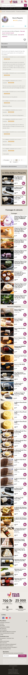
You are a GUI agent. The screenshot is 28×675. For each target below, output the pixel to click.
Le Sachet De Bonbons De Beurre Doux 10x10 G (20, 519)
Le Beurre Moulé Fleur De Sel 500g (20, 441)
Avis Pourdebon (3, 630)
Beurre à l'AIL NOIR (19, 364)
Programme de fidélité (5, 627)
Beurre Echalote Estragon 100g (18, 319)
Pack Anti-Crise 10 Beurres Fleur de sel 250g (19, 550)
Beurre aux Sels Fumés (20, 356)
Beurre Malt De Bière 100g (20, 329)
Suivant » (15, 162)
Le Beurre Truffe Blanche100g (18, 188)
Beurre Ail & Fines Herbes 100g (19, 310)
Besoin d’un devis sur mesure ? (6, 645)
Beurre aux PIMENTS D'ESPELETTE (20, 347)
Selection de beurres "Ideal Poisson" (20, 569)
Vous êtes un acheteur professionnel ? (8, 644)
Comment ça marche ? (5, 622)
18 (10, 162)
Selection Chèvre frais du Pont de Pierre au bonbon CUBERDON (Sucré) (20, 218)
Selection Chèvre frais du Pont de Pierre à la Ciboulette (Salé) (20, 262)
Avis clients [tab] (4, 47)
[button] (23, 183)
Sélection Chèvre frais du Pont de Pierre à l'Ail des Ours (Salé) (20, 297)
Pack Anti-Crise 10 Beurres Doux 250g (19, 540)
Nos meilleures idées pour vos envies (8, 631)
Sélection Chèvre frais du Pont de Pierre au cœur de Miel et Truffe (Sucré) (20, 285)
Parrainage (2, 625)
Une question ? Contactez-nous (7, 638)
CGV (13, 667)
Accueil (3, 11)
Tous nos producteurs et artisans (7, 633)
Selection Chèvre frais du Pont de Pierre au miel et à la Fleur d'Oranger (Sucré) (20, 229)
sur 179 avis (20, 20)
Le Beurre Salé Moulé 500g (20, 479)
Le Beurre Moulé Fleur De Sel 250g (20, 450)
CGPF (13, 668)
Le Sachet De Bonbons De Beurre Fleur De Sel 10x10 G (20, 508)
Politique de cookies (13, 671)
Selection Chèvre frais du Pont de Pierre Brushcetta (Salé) (20, 241)
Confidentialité (19, 659)
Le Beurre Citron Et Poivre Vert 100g (19, 393)
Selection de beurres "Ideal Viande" (20, 579)
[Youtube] (7, 618)
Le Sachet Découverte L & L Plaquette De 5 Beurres (20, 530)
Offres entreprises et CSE (5, 648)
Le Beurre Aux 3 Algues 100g (18, 384)
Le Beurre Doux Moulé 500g (20, 422)
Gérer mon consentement (13, 673)
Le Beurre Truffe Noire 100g (18, 197)
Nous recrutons (3, 642)
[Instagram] (10, 618)
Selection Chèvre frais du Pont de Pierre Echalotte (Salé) (20, 252)
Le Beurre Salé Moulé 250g (20, 470)
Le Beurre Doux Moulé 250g (20, 412)
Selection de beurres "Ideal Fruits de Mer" (20, 560)
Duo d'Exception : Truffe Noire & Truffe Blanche (19, 178)
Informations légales (13, 669)
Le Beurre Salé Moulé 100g (20, 460)
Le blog (1, 634)
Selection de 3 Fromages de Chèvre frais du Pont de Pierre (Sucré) (20, 273)
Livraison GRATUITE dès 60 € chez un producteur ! (12, 8)
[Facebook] (3, 618)
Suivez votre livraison (4, 641)
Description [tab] (4, 43)
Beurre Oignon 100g (20, 338)
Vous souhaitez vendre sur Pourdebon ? (8, 647)
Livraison (2, 624)
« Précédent (6, 160)
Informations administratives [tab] (9, 166)
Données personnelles (13, 672)
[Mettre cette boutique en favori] (25, 39)
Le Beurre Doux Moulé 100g (20, 403)
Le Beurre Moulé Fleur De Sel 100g (20, 431)
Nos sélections (3, 628)
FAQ (1, 639)
